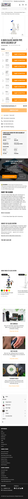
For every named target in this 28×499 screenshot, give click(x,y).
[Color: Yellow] (9, 291)
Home (2, 12)
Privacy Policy (4, 461)
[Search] (25, 8)
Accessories (4, 444)
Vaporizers (3, 435)
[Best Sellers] (14, 342)
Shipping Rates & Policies (7, 457)
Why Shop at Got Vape (6, 455)
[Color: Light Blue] (9, 260)
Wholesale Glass (9, 12)
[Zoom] (22, 34)
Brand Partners (4, 453)
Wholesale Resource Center (7, 479)
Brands (2, 433)
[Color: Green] (7, 260)
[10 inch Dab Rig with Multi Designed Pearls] (8, 285)
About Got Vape (4, 451)
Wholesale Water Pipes (19, 12)
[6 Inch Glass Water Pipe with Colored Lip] (8, 254)
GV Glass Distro (12, 271)
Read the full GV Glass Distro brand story (11, 235)
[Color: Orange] (4, 291)
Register (3, 472)
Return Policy (4, 459)
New (2, 431)
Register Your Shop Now (19, 1)
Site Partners (4, 464)
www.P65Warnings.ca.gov (8, 189)
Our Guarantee (4, 477)
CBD (2, 440)
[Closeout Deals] (14, 370)
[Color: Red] (7, 291)
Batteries (3, 436)
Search (2, 474)
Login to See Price (19, 54)
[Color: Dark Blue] (4, 260)
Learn (2, 446)
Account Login (4, 470)
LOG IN (21, 176)
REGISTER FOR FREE (9, 176)
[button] (3, 54)
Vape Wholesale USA (6, 481)
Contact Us (3, 475)
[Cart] (22, 5)
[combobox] (14, 8)
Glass (2, 442)
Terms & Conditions (5, 463)
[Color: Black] (2, 260)
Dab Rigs (3, 438)
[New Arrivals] (14, 315)
